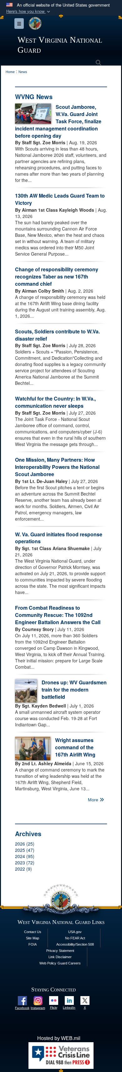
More (93, 799)
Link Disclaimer (60, 957)
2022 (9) (23, 869)
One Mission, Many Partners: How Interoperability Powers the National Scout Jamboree (57, 467)
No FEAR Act (75, 938)
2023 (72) (24, 862)
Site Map (32, 938)
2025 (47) (24, 850)
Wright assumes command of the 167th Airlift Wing (75, 747)
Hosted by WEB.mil (58, 1038)
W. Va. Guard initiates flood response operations (58, 538)
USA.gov (75, 932)
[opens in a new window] (22, 1000)
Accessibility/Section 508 (75, 944)
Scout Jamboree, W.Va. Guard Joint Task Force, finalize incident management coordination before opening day (58, 121)
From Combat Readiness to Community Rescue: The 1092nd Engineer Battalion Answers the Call (57, 615)
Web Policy (47, 963)
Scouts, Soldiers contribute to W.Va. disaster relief (57, 335)
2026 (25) (24, 844)
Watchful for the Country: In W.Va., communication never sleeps (55, 402)
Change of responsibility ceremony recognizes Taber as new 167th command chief (56, 276)
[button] (28, 11)
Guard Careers (69, 963)
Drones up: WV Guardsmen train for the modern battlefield (74, 689)
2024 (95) (24, 856)
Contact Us (32, 932)
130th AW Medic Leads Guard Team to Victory (60, 199)
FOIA (32, 944)
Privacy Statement (60, 951)
